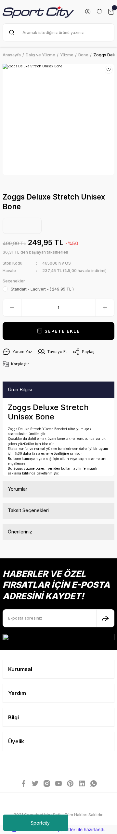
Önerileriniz (20, 532)
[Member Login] (87, 11)
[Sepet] (111, 11)
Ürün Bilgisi (20, 389)
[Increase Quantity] (105, 307)
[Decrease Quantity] (12, 307)
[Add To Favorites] (108, 70)
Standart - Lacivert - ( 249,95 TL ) (42, 289)
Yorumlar (17, 489)
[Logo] (38, 12)
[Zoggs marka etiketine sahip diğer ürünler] (22, 226)
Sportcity (40, 823)
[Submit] (105, 618)
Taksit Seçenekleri (28, 510)
